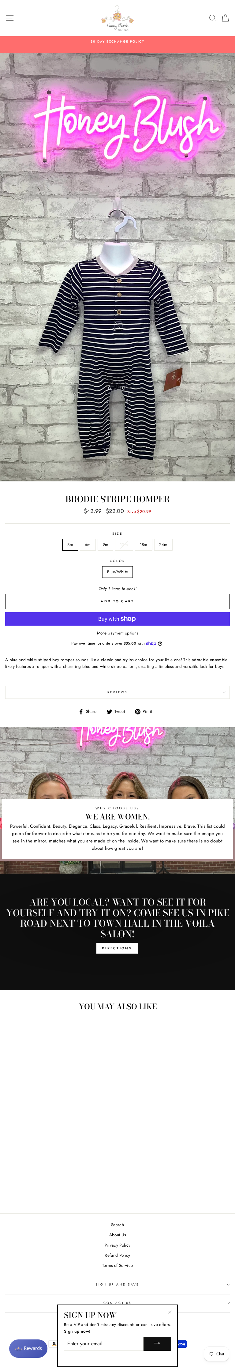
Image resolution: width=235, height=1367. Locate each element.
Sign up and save (117, 1284)
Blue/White (117, 572)
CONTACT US (117, 1303)
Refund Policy (117, 1255)
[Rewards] (28, 1348)
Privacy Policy (118, 1245)
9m (106, 544)
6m (88, 544)
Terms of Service (117, 1265)
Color (117, 561)
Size (117, 533)
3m (70, 544)
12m (124, 544)
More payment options (117, 633)
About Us (117, 1235)
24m (163, 544)
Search (117, 1225)
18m (143, 544)
